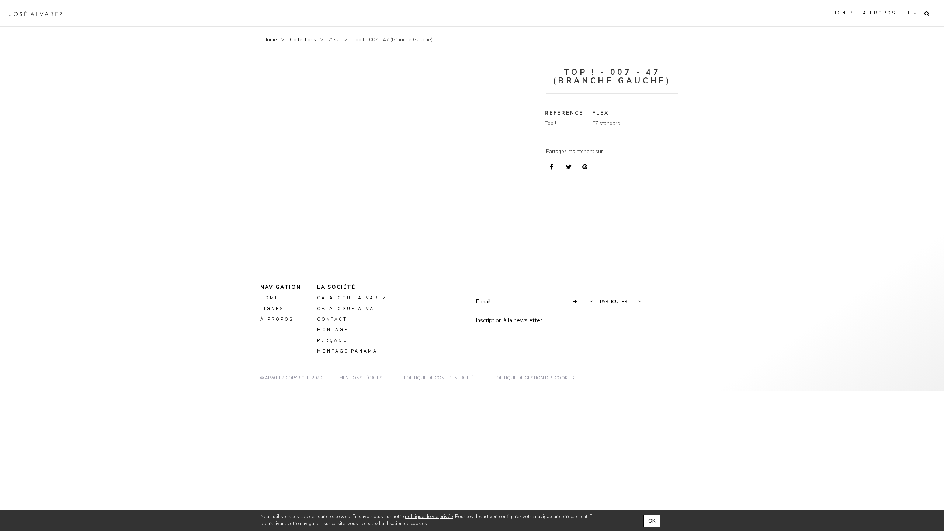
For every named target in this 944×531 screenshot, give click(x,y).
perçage (332, 341)
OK (651, 520)
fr (908, 13)
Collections (303, 39)
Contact (332, 319)
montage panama (347, 351)
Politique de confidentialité (438, 378)
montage (332, 330)
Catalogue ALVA (345, 309)
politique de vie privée (429, 516)
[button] (584, 301)
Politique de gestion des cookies (534, 378)
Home (270, 39)
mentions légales (360, 378)
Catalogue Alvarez (352, 298)
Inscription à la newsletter (509, 320)
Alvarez (35, 13)
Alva (334, 39)
